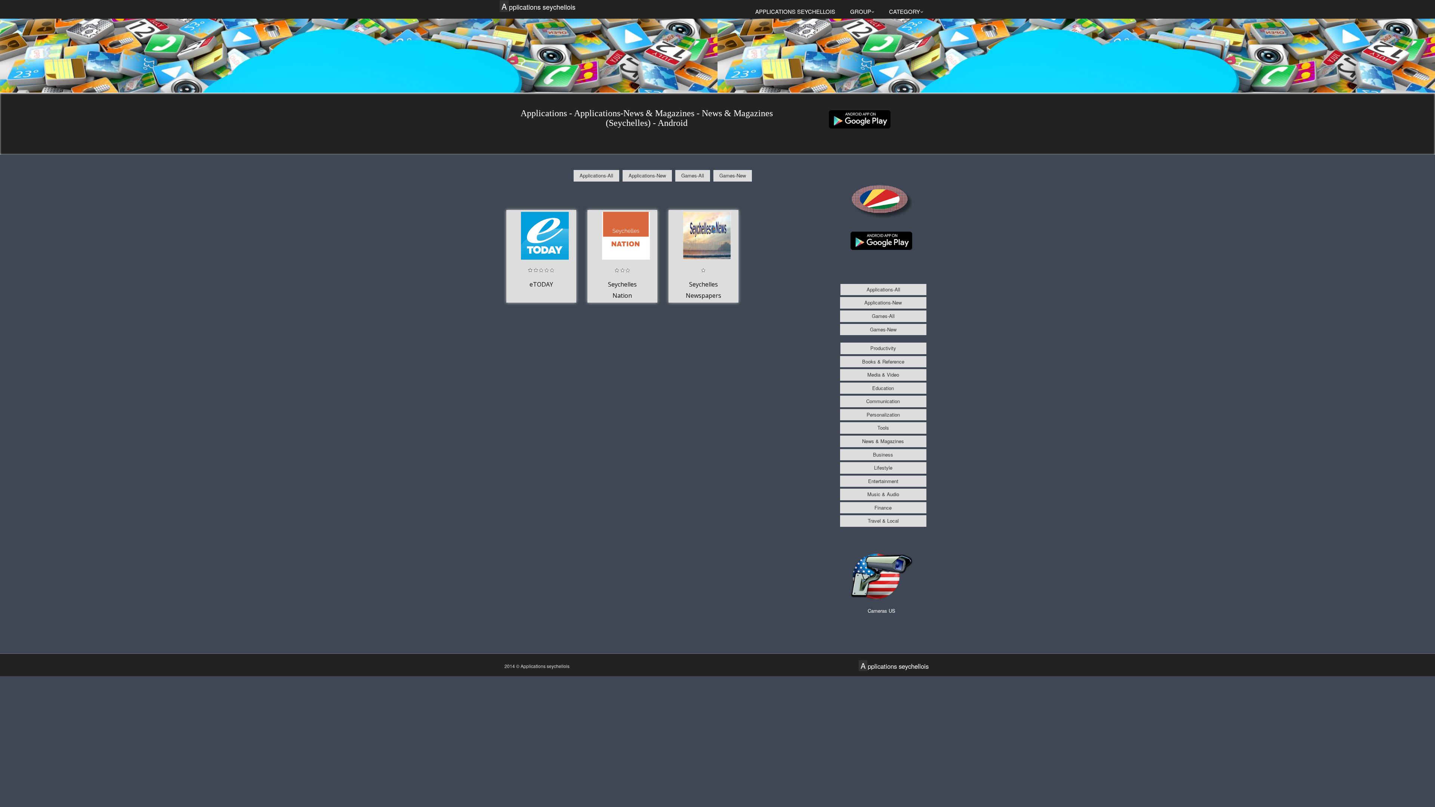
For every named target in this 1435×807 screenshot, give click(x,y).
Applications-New (647, 175)
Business (883, 454)
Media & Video (883, 374)
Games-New (732, 175)
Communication (883, 401)
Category (904, 11)
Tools (883, 427)
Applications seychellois (538, 6)
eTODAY (541, 284)
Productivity (883, 348)
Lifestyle (883, 467)
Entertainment (883, 481)
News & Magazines (883, 441)
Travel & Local (883, 520)
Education (883, 388)
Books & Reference (883, 361)
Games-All (692, 175)
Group (860, 11)
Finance (883, 507)
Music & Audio (883, 494)
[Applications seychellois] (860, 118)
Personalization (883, 414)
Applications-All (596, 175)
